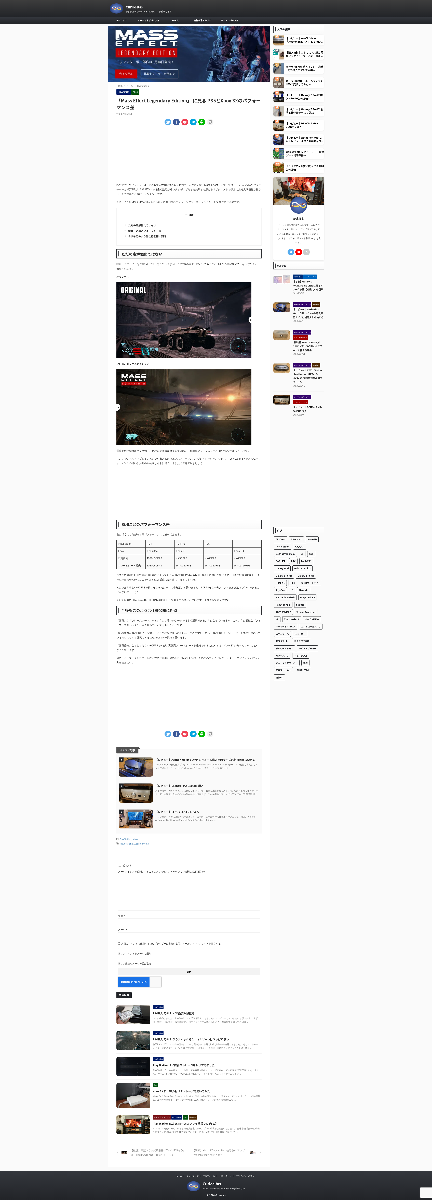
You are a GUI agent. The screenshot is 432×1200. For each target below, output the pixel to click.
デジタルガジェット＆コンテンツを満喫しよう (224, 1188)
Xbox (135, 839)
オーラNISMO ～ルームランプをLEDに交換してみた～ (304, 82)
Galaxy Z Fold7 (306, 575)
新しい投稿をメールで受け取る (134, 963)
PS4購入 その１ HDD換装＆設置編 (173, 1013)
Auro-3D (312, 539)
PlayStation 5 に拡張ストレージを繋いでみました (184, 1065)
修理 (305, 662)
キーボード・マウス (285, 626)
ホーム (179, 1176)
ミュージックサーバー (287, 662)
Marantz (303, 590)
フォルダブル (300, 655)
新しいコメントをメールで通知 (134, 953)
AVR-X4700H (282, 546)
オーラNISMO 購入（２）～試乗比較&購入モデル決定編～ (304, 68)
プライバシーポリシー (246, 1176)
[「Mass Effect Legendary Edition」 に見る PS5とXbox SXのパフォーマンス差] (193, 122)
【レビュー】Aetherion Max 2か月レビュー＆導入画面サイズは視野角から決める (205, 760)
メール (122, 929)
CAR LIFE (281, 561)
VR (277, 619)
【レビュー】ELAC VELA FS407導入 (177, 812)
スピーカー (299, 633)
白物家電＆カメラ (202, 20)
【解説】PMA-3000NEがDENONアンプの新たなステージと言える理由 (307, 346)
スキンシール (282, 633)
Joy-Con (280, 590)
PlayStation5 (126, 843)
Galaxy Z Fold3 (302, 568)
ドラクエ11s (282, 641)
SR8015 (300, 604)
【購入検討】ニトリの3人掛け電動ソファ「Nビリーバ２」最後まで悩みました (304, 54)
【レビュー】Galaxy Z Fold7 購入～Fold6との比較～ (304, 96)
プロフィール (209, 1176)
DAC (293, 561)
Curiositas (134, 7)
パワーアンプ (282, 655)
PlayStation (125, 839)
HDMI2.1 (280, 583)
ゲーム (175, 20)
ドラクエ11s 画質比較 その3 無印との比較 (305, 167)
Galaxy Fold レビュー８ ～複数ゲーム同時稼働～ (305, 153)
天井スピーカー (283, 670)
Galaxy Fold (282, 568)
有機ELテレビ (303, 670)
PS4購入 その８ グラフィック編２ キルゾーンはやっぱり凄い (191, 1039)
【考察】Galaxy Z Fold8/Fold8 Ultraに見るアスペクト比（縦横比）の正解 (308, 285)
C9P (311, 553)
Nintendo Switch (285, 597)
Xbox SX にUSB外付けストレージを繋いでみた (181, 1091)
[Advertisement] (189, 153)
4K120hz (280, 539)
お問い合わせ (225, 1176)
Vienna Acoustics (306, 612)
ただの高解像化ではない (142, 225)
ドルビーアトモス (284, 648)
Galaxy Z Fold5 (284, 575)
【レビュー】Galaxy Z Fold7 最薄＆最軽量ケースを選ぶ (304, 111)
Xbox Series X (141, 843)
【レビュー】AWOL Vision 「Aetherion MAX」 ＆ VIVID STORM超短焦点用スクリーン (303, 40)
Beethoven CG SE (285, 553)
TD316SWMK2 (283, 612)
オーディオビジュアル (148, 20)
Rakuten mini (283, 604)
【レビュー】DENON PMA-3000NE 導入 (179, 786)
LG (292, 590)
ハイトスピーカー (307, 648)
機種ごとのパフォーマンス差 (144, 231)
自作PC (279, 677)
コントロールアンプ (311, 626)
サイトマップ (192, 1176)
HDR (292, 583)
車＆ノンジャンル (229, 20)
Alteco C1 (296, 539)
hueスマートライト (310, 583)
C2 (302, 553)
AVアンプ (299, 546)
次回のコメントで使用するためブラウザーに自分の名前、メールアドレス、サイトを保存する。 (172, 943)
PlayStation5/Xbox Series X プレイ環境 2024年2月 (185, 1123)
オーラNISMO (312, 619)
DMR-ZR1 (306, 561)
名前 (121, 915)
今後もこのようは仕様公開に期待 (147, 236)
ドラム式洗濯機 (301, 641)
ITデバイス (121, 20)
